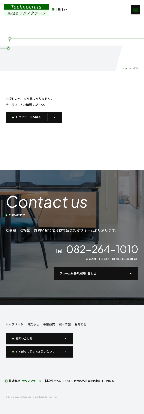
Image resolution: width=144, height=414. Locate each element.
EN (59, 10)
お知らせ (33, 324)
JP (53, 10)
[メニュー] (135, 9)
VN (66, 10)
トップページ (14, 324)
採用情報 (65, 324)
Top (124, 68)
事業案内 (49, 324)
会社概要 (80, 324)
